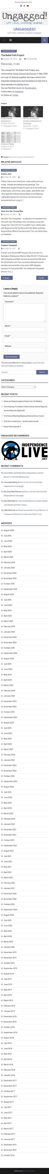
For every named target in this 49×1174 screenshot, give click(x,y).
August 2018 (9, 1038)
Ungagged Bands (8, 51)
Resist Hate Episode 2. (12, 427)
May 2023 (8, 739)
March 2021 (8, 878)
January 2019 (9, 1011)
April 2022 (8, 808)
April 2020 (8, 936)
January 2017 (9, 1139)
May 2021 (8, 867)
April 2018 (8, 1059)
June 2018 (8, 1049)
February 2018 (9, 1070)
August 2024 (9, 659)
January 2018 (9, 1075)
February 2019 (9, 1006)
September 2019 (10, 968)
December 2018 (10, 1016)
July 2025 (7, 600)
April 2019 (8, 995)
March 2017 (8, 1129)
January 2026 (9, 568)
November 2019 (10, 958)
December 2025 (10, 573)
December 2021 (10, 829)
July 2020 (7, 920)
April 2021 (8, 872)
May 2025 (8, 610)
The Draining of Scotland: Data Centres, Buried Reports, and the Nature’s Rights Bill (25, 409)
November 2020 (10, 899)
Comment (9, 302)
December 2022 (10, 765)
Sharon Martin (9, 278)
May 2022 (8, 803)
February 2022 (9, 819)
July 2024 (7, 664)
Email (7, 336)
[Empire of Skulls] (11, 137)
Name (8, 326)
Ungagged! (24, 29)
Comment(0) (32, 59)
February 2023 (9, 755)
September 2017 (10, 1097)
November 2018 (10, 1022)
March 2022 (8, 813)
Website (8, 346)
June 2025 (8, 605)
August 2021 (9, 851)
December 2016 (10, 1145)
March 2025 (8, 621)
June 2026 (8, 541)
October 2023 (9, 712)
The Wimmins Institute (43, 278)
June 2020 (8, 926)
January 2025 (9, 632)
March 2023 (8, 749)
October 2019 (9, 963)
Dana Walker (9, 473)
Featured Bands (28, 157)
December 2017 (10, 1081)
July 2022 (7, 792)
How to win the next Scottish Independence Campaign (32, 121)
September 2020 (10, 910)
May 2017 (8, 1118)
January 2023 (9, 760)
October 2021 (9, 840)
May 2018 (8, 1054)
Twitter (15, 95)
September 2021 (10, 846)
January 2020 (9, 947)
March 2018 (8, 1065)
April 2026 (8, 552)
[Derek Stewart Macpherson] (11, 111)
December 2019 (10, 952)
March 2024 (8, 685)
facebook (19, 91)
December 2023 (10, 701)
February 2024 (9, 691)
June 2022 (8, 797)
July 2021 (7, 856)
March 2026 (8, 557)
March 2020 (8, 942)
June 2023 (8, 733)
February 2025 (9, 626)
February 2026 (9, 562)
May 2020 (8, 931)
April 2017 (8, 1123)
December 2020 (10, 894)
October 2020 (9, 904)
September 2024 (10, 653)
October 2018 (9, 1027)
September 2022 (10, 781)
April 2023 (8, 744)
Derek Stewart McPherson (24, 74)
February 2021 (9, 883)
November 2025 (10, 578)
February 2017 (9, 1134)
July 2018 (7, 1043)
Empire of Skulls (7, 144)
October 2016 (9, 1155)
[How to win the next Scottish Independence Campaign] (33, 111)
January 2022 (9, 824)
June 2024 (8, 669)
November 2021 (10, 835)
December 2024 (10, 637)
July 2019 (7, 979)
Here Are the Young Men (12, 211)
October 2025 (9, 584)
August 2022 (9, 787)
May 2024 (8, 675)
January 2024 (9, 696)
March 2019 (8, 1000)
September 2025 (10, 589)
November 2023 (10, 707)
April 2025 (8, 616)
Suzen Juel (6, 174)
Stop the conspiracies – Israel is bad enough (21, 421)
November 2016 (10, 1150)
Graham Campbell (9, 245)
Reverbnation (30, 88)
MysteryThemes (29, 1171)
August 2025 (9, 594)
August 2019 (9, 974)
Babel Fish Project (15, 157)
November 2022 (10, 771)
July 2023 (7, 728)
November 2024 (10, 643)
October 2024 (9, 648)
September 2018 (10, 1032)
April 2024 (8, 680)
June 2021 (8, 862)
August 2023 (9, 723)
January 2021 (9, 888)
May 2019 (8, 990)
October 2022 (9, 776)
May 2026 (8, 546)
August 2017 (9, 1102)
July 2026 (7, 536)
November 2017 (10, 1086)
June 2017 (8, 1113)
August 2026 (9, 530)
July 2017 (7, 1107)
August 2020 (9, 915)
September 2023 (10, 717)
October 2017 (9, 1091)
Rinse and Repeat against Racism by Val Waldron (23, 401)
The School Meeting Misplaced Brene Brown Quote (24, 416)
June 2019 (8, 984)
